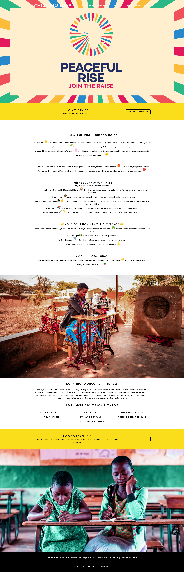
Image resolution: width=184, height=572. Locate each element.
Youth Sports (52, 417)
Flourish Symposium (132, 412)
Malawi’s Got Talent (92, 417)
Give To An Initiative (139, 439)
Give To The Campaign (138, 112)
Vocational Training (52, 412)
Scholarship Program (92, 421)
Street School (92, 412)
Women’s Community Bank (132, 417)
